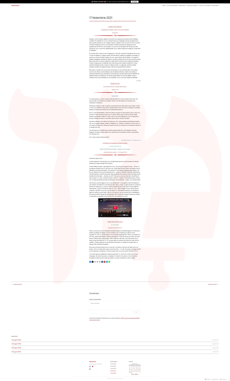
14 (139, 368)
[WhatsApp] (98, 369)
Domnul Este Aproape (108, 21)
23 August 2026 (16, 344)
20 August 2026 (113, 372)
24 (133, 371)
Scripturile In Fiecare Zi (131, 21)
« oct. (132, 374)
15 (129, 369)
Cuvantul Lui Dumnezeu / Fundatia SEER (96, 21)
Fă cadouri (134, 1)
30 (131, 372)
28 (139, 371)
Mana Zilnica (15, 5)
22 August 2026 (16, 348)
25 (134, 371)
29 (129, 372)
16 (131, 369)
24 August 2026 (16, 340)
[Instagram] (92, 366)
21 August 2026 (16, 351)
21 (139, 369)
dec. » (136, 374)
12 (136, 368)
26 (136, 371)
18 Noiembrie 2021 (212, 284)
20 (138, 369)
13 (138, 368)
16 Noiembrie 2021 (17, 284)
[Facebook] (90, 366)
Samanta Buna (124, 21)
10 (133, 368)
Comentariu (136, 311)
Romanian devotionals (117, 21)
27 (138, 371)
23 (131, 371)
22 (129, 371)
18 (134, 369)
